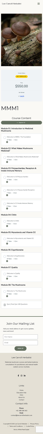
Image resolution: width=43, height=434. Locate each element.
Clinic (21, 395)
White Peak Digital (24, 430)
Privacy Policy (34, 424)
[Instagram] (21, 376)
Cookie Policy (30, 426)
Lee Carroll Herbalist (11, 3)
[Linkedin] (25, 376)
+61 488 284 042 (21, 411)
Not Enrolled (21, 76)
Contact (21, 400)
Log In (22, 96)
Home (21, 390)
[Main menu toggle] (38, 3)
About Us (21, 397)
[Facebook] (18, 376)
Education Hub (21, 393)
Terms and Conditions (16, 426)
